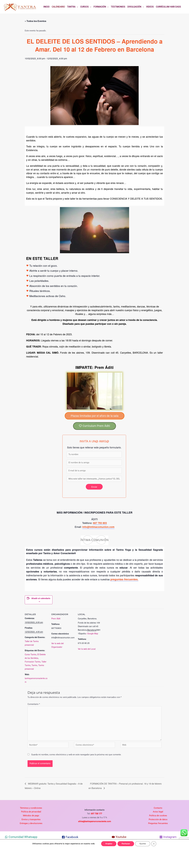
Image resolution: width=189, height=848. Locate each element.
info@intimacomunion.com (98, 527)
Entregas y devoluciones (31, 823)
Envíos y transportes (31, 819)
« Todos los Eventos (35, 21)
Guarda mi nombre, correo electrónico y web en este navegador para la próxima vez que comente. (76, 754)
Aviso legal (158, 811)
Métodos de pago (31, 815)
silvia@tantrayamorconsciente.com (94, 821)
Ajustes (142, 843)
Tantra (34, 665)
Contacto (158, 808)
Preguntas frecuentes (158, 823)
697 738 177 (96, 813)
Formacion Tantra (32, 661)
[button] (94, 415)
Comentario (34, 704)
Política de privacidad (31, 811)
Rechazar (126, 843)
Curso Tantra (30, 654)
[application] (76, 7)
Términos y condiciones (31, 808)
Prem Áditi (55, 618)
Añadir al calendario (40, 598)
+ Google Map (92, 633)
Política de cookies (158, 815)
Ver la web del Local (86, 648)
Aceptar (108, 843)
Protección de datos (158, 819)
